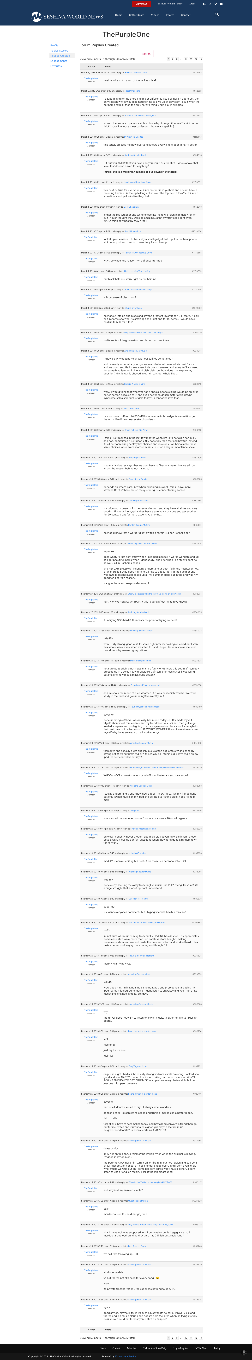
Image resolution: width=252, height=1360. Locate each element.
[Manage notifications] (244, 1352)
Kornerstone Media (125, 1356)
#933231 (197, 593)
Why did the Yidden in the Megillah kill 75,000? (151, 1182)
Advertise (131, 1348)
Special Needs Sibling (134, 384)
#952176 (197, 332)
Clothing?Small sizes (138, 500)
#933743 (197, 115)
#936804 (197, 955)
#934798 (197, 72)
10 (186, 59)
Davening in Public (138, 479)
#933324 (197, 660)
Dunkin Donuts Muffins (139, 525)
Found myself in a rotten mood (142, 543)
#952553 (197, 91)
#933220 (197, 810)
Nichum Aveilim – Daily (170, 4)
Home (118, 15)
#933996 (197, 871)
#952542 (197, 408)
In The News (201, 1348)
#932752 (197, 1066)
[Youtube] (221, 4)
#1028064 (196, 231)
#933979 (197, 1264)
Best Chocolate (132, 91)
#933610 (197, 384)
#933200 (197, 685)
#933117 (197, 1182)
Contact (185, 15)
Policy (217, 1348)
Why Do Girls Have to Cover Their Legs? (143, 332)
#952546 (197, 207)
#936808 (197, 828)
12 (196, 59)
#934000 (197, 743)
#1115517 (197, 137)
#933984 (197, 1140)
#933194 (197, 1031)
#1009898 (197, 922)
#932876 (197, 898)
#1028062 (197, 308)
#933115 (197, 1224)
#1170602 (197, 182)
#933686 (197, 479)
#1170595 (197, 252)
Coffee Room (136, 15)
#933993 (197, 974)
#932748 (197, 1246)
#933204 (197, 543)
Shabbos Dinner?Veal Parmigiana (140, 115)
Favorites (56, 66)
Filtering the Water (137, 457)
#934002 (197, 630)
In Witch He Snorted (133, 137)
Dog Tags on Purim (138, 1066)
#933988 (197, 1004)
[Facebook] (204, 4)
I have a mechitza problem (143, 828)
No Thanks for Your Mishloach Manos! (147, 922)
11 (191, 59)
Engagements (58, 60)
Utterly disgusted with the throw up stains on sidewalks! (154, 593)
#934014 (197, 350)
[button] (217, 14)
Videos (155, 15)
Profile (54, 45)
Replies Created (60, 55)
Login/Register (180, 1348)
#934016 (197, 155)
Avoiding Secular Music (136, 155)
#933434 (197, 500)
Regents (135, 810)
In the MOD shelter (137, 853)
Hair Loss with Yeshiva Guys (137, 182)
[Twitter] (215, 4)
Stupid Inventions (133, 231)
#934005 (197, 612)
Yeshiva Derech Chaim (136, 72)
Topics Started (59, 50)
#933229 (197, 767)
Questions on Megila (138, 1200)
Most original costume (140, 660)
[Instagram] (210, 4)
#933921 (197, 525)
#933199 (197, 706)
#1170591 (197, 289)
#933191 (197, 1094)
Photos (170, 15)
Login (192, 4)
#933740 (197, 430)
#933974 (197, 1299)
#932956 (197, 853)
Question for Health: (138, 898)
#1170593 (197, 271)
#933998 (197, 785)
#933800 (197, 457)
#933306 (197, 1200)
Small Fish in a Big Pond (136, 430)
